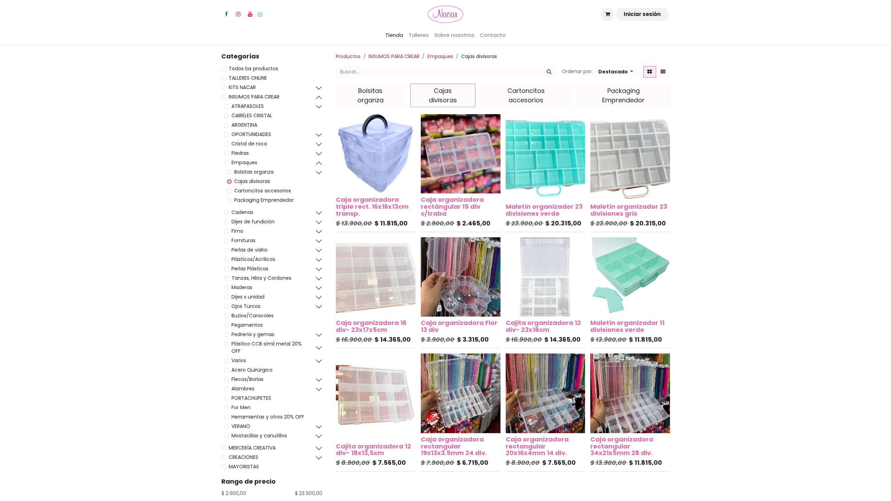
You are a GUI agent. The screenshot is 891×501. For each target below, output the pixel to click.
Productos (348, 56)
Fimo (237, 231)
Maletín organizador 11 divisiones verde (627, 326)
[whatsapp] (260, 14)
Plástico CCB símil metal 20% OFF (266, 347)
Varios (238, 360)
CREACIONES (243, 457)
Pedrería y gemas (252, 334)
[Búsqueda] (549, 72)
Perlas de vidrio (249, 249)
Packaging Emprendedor (264, 200)
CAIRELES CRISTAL (251, 115)
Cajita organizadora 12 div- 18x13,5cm (373, 450)
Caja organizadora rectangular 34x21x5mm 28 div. (621, 446)
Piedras (240, 153)
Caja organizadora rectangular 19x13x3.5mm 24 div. (454, 446)
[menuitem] (394, 35)
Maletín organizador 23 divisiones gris (628, 210)
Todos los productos (253, 68)
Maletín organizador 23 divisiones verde (544, 210)
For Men (241, 407)
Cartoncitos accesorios (262, 190)
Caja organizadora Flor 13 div (459, 326)
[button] (616, 72)
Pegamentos (247, 324)
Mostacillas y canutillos (259, 435)
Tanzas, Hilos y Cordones (261, 278)
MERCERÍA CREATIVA (252, 447)
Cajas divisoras (252, 181)
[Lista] (663, 72)
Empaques (244, 162)
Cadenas (242, 212)
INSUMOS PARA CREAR (254, 96)
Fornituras (243, 240)
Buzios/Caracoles (252, 315)
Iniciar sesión (642, 14)
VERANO (240, 426)
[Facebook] (226, 14)
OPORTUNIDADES (251, 134)
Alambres (242, 388)
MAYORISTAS (244, 466)
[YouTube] (250, 14)
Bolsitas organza (254, 171)
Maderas (241, 287)
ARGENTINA (244, 124)
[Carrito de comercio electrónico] (608, 14)
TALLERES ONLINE (248, 77)
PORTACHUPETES (251, 398)
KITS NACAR (242, 87)
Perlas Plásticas (249, 268)
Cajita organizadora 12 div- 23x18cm (543, 326)
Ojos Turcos (245, 306)
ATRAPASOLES (247, 106)
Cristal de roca (249, 143)
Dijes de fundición (253, 221)
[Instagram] (238, 14)
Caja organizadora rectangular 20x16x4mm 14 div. (537, 446)
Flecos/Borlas (247, 379)
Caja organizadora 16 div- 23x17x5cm (371, 326)
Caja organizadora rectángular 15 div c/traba (452, 206)
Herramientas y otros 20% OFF (267, 416)
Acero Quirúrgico (252, 369)
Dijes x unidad (248, 296)
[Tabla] (649, 72)
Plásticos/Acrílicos (253, 259)
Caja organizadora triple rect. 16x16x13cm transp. (372, 206)
